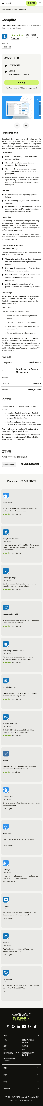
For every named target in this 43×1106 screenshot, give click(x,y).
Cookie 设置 (34, 1097)
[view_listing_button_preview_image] (17, 107)
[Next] (26, 125)
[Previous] (17, 125)
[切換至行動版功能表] (39, 3)
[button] (20, 1035)
